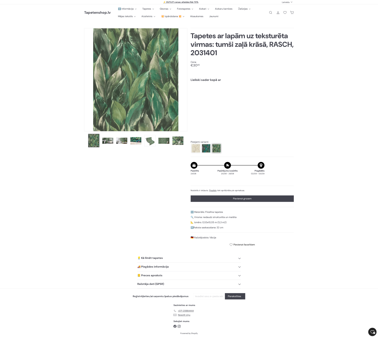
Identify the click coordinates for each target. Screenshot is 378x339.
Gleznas (164, 8)
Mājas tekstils (125, 16)
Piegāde (213, 190)
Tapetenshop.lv (97, 12)
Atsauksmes (196, 16)
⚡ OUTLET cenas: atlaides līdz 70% (180, 2)
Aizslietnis (147, 16)
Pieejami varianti (199, 142)
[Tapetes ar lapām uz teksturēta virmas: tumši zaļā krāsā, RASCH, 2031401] (242, 94)
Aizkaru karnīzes (223, 8)
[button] (195, 148)
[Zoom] (135, 79)
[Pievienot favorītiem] (290, 90)
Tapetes (147, 8)
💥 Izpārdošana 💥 (171, 16)
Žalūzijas (243, 8)
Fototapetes (184, 8)
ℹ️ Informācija (126, 8)
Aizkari (203, 8)
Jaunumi (213, 16)
